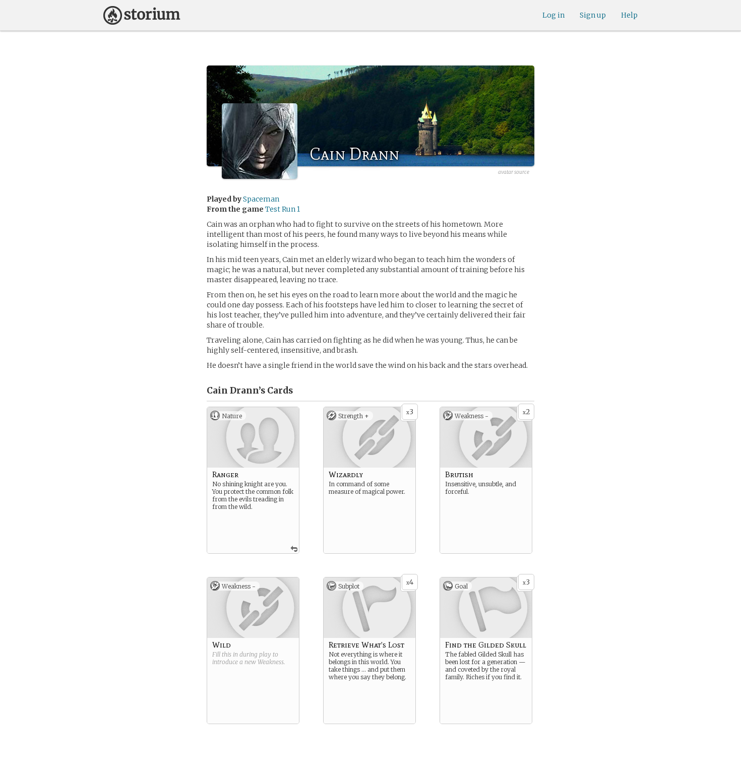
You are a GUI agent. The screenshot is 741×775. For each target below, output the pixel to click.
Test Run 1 (282, 209)
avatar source (513, 172)
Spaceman (261, 199)
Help (629, 15)
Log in (553, 15)
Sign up (593, 15)
